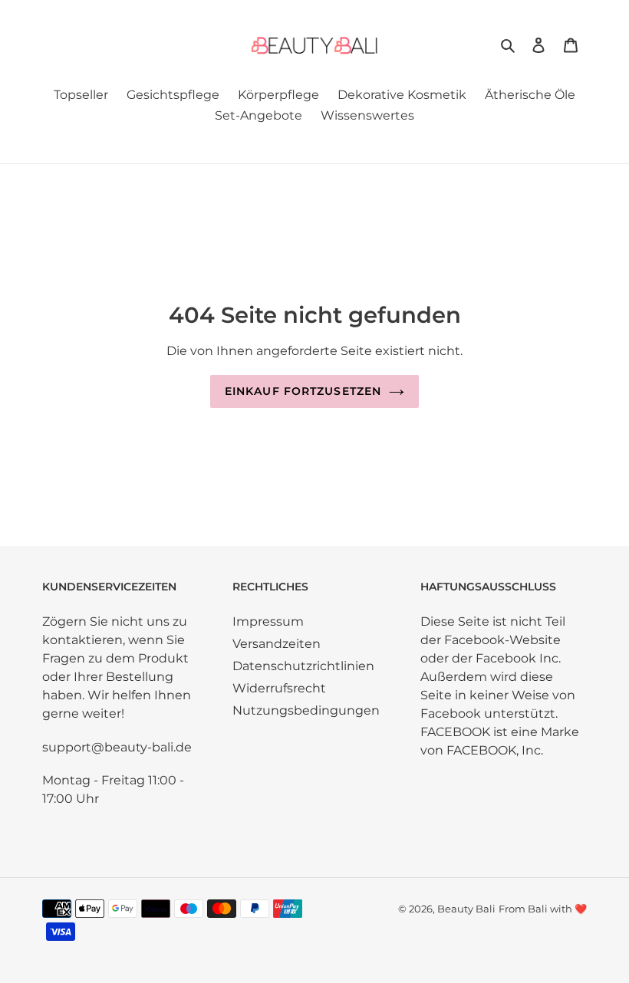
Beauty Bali (466, 908)
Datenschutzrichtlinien (303, 666)
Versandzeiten (276, 643)
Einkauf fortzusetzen (303, 391)
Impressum (268, 621)
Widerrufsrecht (279, 688)
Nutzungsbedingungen (306, 710)
